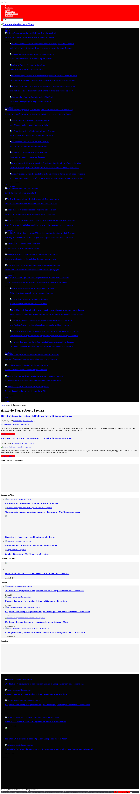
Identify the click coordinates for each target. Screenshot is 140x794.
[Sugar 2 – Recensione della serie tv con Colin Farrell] (21, 188)
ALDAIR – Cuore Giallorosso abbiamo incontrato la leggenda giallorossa (31, 59)
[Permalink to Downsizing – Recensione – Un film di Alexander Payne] (21, 533)
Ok (116, 792)
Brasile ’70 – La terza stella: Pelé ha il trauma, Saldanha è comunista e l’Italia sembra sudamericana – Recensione (39, 225)
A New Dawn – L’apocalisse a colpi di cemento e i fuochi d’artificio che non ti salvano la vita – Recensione (41, 346)
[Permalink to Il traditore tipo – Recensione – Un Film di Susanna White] (18, 541)
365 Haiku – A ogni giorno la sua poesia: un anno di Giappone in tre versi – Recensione (31, 359)
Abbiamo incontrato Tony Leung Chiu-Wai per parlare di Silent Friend (30, 102)
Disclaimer (9, 16)
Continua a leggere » (8, 434)
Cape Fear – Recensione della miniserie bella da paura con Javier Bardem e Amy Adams (31, 204)
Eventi (7, 6)
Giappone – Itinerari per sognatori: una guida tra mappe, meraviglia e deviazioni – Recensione (33, 380)
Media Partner (10, 12)
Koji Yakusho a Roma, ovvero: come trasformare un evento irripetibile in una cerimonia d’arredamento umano (42, 80)
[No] (131, 792)
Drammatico (17, 421)
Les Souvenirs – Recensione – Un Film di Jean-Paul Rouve (31, 503)
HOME (7, 29)
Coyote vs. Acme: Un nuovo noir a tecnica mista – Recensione (28, 304)
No (119, 792)
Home (3, 405)
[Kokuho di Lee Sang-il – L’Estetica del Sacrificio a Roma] (27, 65)
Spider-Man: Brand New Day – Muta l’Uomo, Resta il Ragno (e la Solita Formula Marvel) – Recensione (40, 325)
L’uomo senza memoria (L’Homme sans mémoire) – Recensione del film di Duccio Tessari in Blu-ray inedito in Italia (44, 168)
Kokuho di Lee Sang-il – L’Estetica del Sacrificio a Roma (26, 69)
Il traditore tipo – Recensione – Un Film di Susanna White (31, 545)
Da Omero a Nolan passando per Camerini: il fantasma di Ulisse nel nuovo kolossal (29, 37)
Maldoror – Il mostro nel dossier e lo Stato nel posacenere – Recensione (31, 293)
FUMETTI (8, 397)
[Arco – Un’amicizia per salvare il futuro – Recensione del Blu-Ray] (30, 120)
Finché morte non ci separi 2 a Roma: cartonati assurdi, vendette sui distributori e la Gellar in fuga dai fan (41, 91)
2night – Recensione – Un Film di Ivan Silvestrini (27, 554)
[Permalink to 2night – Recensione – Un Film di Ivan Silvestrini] (15, 550)
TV (6, 184)
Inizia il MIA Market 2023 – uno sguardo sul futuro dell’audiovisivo (35, 722)
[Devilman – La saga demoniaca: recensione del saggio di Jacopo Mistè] (27, 387)
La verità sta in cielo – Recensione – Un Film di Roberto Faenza (36, 438)
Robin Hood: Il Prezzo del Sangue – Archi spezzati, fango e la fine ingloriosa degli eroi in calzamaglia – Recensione (44, 336)
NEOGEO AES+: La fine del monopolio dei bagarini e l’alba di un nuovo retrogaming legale (32, 270)
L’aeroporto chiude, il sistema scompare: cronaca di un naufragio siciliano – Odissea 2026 (45, 632)
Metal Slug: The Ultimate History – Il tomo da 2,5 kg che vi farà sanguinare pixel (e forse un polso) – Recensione (39, 238)
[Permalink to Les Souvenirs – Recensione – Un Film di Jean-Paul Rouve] (18, 499)
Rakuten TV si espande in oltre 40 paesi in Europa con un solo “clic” (36, 739)
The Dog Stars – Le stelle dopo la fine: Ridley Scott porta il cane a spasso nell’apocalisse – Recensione (36, 282)
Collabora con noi (11, 14)
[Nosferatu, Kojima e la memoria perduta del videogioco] (22, 244)
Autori (7, 10)
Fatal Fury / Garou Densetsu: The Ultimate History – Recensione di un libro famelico (30, 259)
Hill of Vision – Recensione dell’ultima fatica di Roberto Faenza (36, 416)
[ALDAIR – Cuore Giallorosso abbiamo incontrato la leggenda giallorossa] (32, 54)
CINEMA (7, 31)
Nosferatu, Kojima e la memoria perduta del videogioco (22, 248)
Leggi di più (125, 792)
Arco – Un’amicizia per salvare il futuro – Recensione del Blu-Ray (29, 125)
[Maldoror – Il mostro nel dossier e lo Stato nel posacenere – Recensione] (32, 288)
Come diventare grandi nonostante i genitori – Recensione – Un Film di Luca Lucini (42, 512)
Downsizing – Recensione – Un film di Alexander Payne (30, 537)
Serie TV (12, 186)
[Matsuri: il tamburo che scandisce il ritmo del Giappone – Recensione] (26, 365)
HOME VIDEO (9, 108)
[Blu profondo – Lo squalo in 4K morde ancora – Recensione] (28, 152)
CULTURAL (8, 353)
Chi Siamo (9, 8)
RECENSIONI (8, 276)
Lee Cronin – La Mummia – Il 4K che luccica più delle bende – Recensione (31, 135)
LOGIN (7, 401)
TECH (7, 399)
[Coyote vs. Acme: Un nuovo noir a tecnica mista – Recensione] (29, 299)
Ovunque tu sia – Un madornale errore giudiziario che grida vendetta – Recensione (30, 214)
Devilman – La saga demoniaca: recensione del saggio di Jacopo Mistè (26, 391)
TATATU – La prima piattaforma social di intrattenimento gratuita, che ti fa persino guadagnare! (49, 749)
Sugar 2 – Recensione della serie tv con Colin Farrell (20, 193)
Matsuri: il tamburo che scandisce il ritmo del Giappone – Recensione (26, 370)
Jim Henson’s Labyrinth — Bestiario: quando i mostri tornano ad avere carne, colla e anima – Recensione (41, 48)
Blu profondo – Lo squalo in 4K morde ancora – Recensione (27, 157)
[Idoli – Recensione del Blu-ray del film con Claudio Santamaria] (29, 142)
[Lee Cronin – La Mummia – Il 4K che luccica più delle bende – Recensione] (32, 131)
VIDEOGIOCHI (9, 231)
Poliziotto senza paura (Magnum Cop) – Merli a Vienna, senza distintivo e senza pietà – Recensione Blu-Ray (38, 114)
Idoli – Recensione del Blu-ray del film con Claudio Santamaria (28, 146)
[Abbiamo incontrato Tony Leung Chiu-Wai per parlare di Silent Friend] (31, 97)
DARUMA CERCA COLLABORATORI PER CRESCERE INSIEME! (37, 573)
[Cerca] (2, 2)
